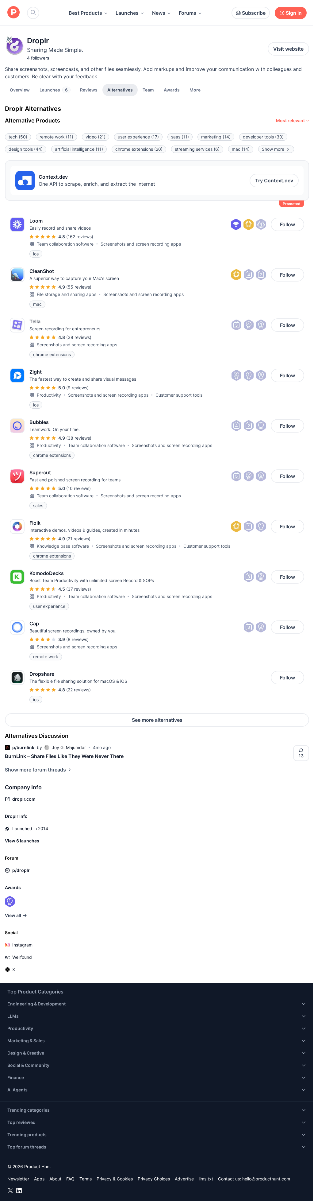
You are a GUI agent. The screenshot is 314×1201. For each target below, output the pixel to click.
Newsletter (18, 1178)
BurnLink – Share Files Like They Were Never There (64, 756)
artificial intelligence (79, 149)
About (55, 1178)
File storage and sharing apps (66, 294)
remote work (56, 136)
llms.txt (206, 1178)
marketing (216, 136)
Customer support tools (178, 395)
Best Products (85, 13)
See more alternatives (157, 720)
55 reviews (79, 287)
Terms (85, 1178)
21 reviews (78, 538)
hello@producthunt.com (266, 1178)
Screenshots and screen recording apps (141, 244)
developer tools (263, 136)
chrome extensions (139, 149)
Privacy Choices (154, 1178)
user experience (138, 136)
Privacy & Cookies (115, 1178)
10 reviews (78, 488)
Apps (39, 1178)
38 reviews (79, 337)
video (95, 136)
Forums (187, 13)
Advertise (184, 1178)
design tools (26, 149)
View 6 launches (22, 840)
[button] (195, 90)
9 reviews (77, 387)
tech (18, 136)
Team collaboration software (65, 244)
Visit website (288, 49)
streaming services (197, 149)
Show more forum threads (35, 770)
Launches (127, 13)
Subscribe (254, 13)
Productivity (49, 395)
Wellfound (22, 957)
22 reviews (78, 689)
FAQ (70, 1178)
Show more (273, 149)
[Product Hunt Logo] (13, 12)
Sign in (294, 13)
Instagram (22, 944)
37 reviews (79, 589)
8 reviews (77, 639)
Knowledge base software (63, 546)
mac (241, 149)
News (158, 13)
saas (180, 136)
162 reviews (80, 236)
